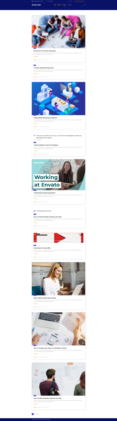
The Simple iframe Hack (43, 211)
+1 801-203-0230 (50, 1)
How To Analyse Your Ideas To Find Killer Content (50, 348)
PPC (34, 48)
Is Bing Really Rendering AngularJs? (45, 118)
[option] (58, 98)
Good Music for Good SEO (42, 248)
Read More (36, 56)
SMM (35, 142)
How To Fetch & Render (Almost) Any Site (48, 217)
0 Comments (47, 126)
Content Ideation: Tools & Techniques (46, 145)
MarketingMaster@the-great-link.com (38, 1)
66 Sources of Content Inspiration (45, 51)
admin (36, 126)
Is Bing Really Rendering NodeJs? (44, 193)
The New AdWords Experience (44, 68)
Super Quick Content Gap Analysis (45, 298)
